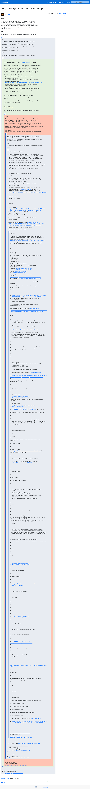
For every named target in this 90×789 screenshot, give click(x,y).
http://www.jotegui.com (9, 107)
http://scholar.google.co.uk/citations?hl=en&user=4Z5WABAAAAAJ (25, 277)
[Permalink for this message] (54, 781)
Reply (3, 782)
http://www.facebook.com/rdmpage (23, 268)
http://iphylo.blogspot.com (19, 272)
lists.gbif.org (4, 2)
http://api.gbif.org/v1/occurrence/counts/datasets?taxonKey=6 (25, 451)
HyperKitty (45, 787)
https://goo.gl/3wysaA (26, 62)
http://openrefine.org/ (9, 67)
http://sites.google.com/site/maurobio (14, 773)
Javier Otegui (8, 14)
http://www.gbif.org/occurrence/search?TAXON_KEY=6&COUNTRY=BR (26, 240)
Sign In (61, 2)
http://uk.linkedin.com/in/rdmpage (23, 269)
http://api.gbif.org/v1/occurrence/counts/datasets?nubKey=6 (25, 329)
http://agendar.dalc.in (32, 222)
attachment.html (5, 778)
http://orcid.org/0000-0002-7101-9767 (23, 274)
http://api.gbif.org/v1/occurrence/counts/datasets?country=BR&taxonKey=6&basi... (28, 192)
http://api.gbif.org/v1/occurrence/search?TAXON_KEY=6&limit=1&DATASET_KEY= (23, 82)
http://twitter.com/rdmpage (20, 271)
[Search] (88, 2)
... (1, 37)
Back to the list (61, 16)
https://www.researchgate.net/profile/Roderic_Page (29, 278)
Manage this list (52, 2)
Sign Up (68, 2)
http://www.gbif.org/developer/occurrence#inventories (24, 409)
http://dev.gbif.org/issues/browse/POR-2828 (21, 462)
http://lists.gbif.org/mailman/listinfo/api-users (21, 737)
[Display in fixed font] (53, 781)
